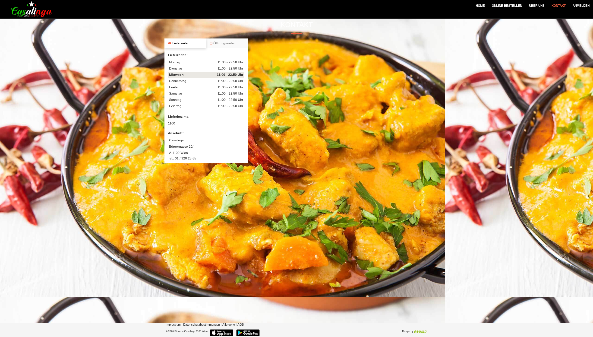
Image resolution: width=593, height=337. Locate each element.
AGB (240, 324)
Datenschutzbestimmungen (201, 324)
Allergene (228, 324)
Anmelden (581, 5)
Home (480, 5)
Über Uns (537, 5)
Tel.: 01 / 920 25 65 (182, 158)
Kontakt (559, 5)
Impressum (173, 324)
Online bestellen (507, 5)
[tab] (185, 43)
